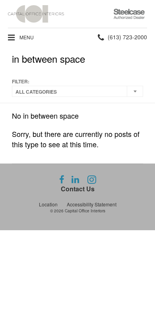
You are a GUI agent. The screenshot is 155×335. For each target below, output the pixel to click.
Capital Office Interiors (85, 211)
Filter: (20, 81)
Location (48, 204)
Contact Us (78, 188)
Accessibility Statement (91, 204)
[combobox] (77, 91)
